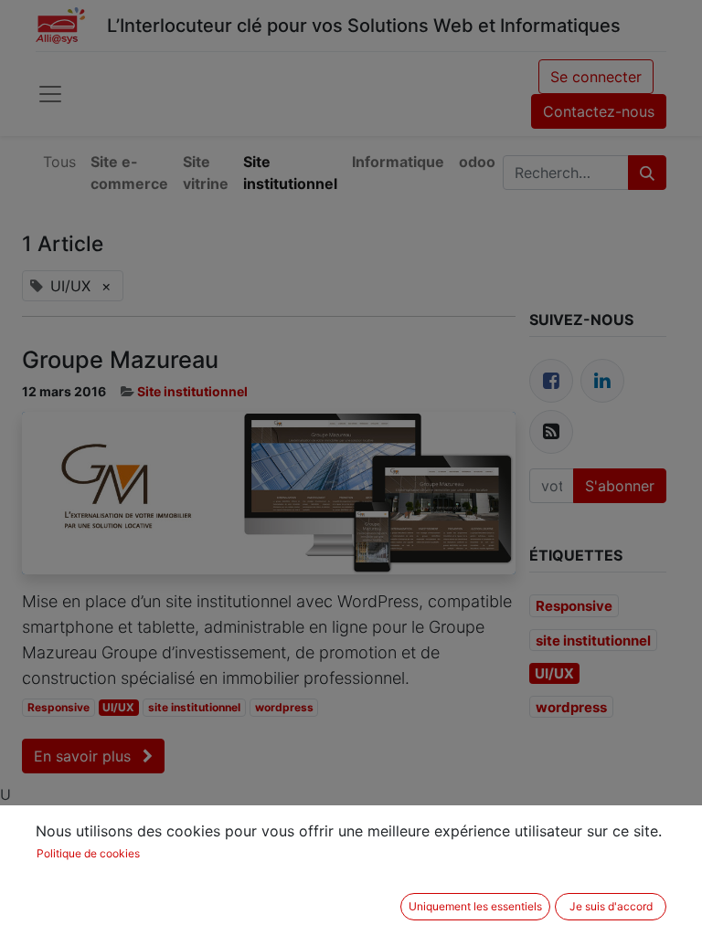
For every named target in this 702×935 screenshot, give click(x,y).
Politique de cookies (88, 853)
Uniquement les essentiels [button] (475, 906)
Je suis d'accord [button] (611, 906)
